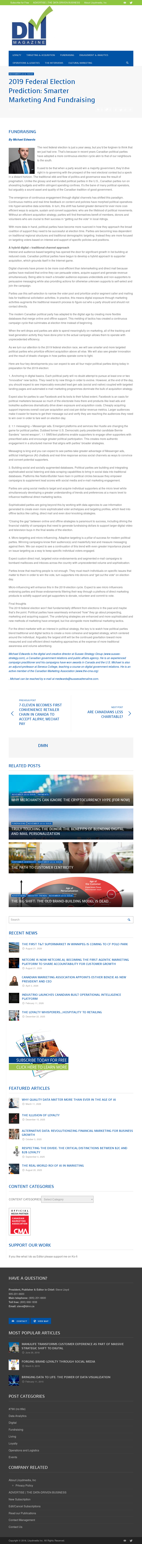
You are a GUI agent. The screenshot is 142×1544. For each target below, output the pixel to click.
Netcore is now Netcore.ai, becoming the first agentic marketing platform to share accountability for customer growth (75, 962)
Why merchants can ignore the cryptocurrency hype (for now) (70, 800)
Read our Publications (22, 1513)
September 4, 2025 (35, 1156)
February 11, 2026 (35, 1003)
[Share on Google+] (125, 109)
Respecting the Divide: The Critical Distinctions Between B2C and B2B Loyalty (74, 1150)
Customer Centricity (24, 862)
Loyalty (13, 1443)
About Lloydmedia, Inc (22, 1480)
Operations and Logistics (24, 1450)
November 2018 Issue (21, 74)
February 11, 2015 (34, 1381)
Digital (13, 1423)
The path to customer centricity (42, 867)
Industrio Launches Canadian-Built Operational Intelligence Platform (71, 997)
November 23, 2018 (29, 109)
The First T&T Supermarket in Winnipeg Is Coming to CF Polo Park (75, 944)
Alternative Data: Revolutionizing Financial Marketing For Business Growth (77, 1133)
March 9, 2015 (32, 1366)
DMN (11, 109)
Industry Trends (37, 895)
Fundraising (19, 823)
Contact (21, 1321)
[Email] (124, 2)
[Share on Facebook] (116, 109)
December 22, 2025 (35, 1016)
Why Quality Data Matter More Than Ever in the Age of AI (69, 1100)
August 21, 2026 (34, 948)
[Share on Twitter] (120, 109)
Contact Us (15, 1527)
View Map (43, 1321)
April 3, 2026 (32, 985)
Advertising (19, 895)
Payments (43, 794)
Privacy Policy (24, 1485)
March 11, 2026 (33, 1104)
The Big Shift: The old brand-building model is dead (59, 901)
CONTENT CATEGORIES (25, 1199)
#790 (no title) (17, 1409)
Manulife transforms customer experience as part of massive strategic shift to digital (73, 1346)
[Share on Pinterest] (130, 109)
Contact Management (22, 1520)
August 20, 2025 (34, 1170)
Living (12, 1436)
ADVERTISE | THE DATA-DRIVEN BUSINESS (37, 1492)
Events (13, 1457)
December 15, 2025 (35, 1119)
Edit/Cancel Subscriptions (25, 1506)
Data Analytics (17, 1416)
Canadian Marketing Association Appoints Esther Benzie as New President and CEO (74, 979)
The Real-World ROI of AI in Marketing (53, 1165)
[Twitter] (130, 2)
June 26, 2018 (32, 1352)
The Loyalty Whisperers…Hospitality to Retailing (62, 1012)
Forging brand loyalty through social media (58, 1361)
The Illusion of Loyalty (41, 1115)
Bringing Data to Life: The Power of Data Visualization (66, 1377)
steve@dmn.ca (25, 1306)
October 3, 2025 (34, 1139)
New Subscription (19, 1499)
